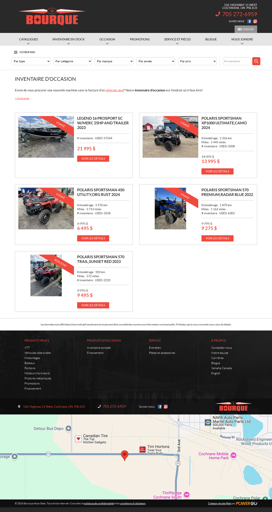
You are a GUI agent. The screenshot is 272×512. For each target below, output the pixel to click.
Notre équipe (219, 353)
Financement (32, 388)
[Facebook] (249, 21)
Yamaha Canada (221, 368)
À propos (218, 340)
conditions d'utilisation (133, 503)
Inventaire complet (99, 347)
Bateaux (29, 363)
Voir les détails (93, 158)
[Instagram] (255, 21)
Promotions (32, 383)
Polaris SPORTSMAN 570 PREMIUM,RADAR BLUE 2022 (227, 192)
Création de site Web (219, 503)
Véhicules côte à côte (37, 353)
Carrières (217, 358)
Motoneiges (32, 358)
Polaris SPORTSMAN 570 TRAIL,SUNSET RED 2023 (100, 259)
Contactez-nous (221, 347)
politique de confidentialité (99, 503)
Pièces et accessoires (162, 353)
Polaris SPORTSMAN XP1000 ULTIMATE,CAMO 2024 (224, 123)
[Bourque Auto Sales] (52, 16)
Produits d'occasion (104, 340)
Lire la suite (22, 98)
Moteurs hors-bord (37, 373)
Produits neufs (36, 340)
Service (155, 340)
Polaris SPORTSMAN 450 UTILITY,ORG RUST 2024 (100, 192)
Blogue (215, 363)
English (248, 29)
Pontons (29, 368)
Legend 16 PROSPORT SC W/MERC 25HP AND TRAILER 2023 (103, 123)
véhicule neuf (114, 90)
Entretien (155, 347)
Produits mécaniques (37, 378)
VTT (27, 347)
